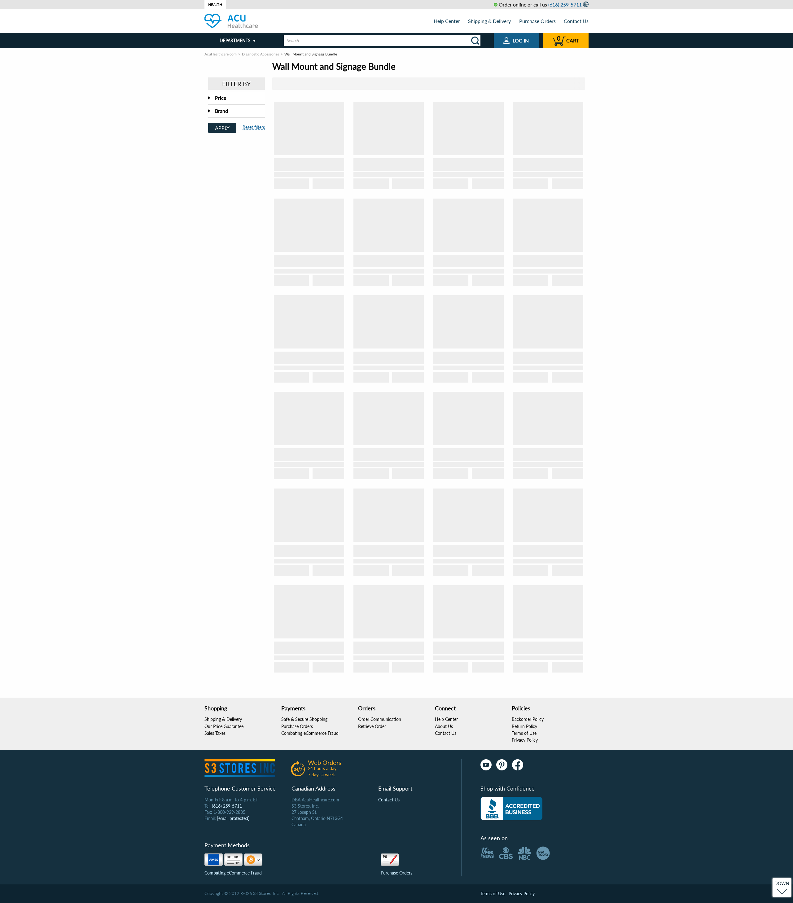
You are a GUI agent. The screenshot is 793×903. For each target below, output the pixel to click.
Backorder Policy (528, 719)
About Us (444, 726)
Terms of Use (524, 733)
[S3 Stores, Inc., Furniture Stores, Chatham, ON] (511, 808)
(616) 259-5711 (565, 4)
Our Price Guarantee (223, 726)
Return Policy (524, 726)
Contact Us (576, 21)
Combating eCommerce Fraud (310, 733)
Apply (222, 128)
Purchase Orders (537, 21)
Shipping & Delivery (489, 21)
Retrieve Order (372, 726)
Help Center (447, 21)
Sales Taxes (215, 733)
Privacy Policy (525, 740)
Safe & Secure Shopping (304, 719)
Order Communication (379, 719)
